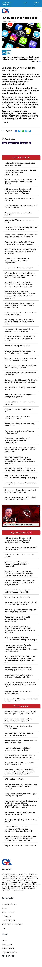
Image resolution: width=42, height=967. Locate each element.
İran (3, 928)
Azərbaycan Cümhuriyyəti (12, 924)
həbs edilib (25, 143)
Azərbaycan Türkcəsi (7, 3)
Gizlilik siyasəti (8, 948)
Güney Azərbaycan (9, 904)
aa (8, 52)
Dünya (4, 908)
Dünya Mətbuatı (8, 912)
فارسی (25, 3)
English (36, 3)
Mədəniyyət (6, 916)
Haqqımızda (7, 944)
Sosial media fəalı (10, 143)
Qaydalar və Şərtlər (9, 952)
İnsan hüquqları (8, 920)
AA (4, 52)
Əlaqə (4, 940)
